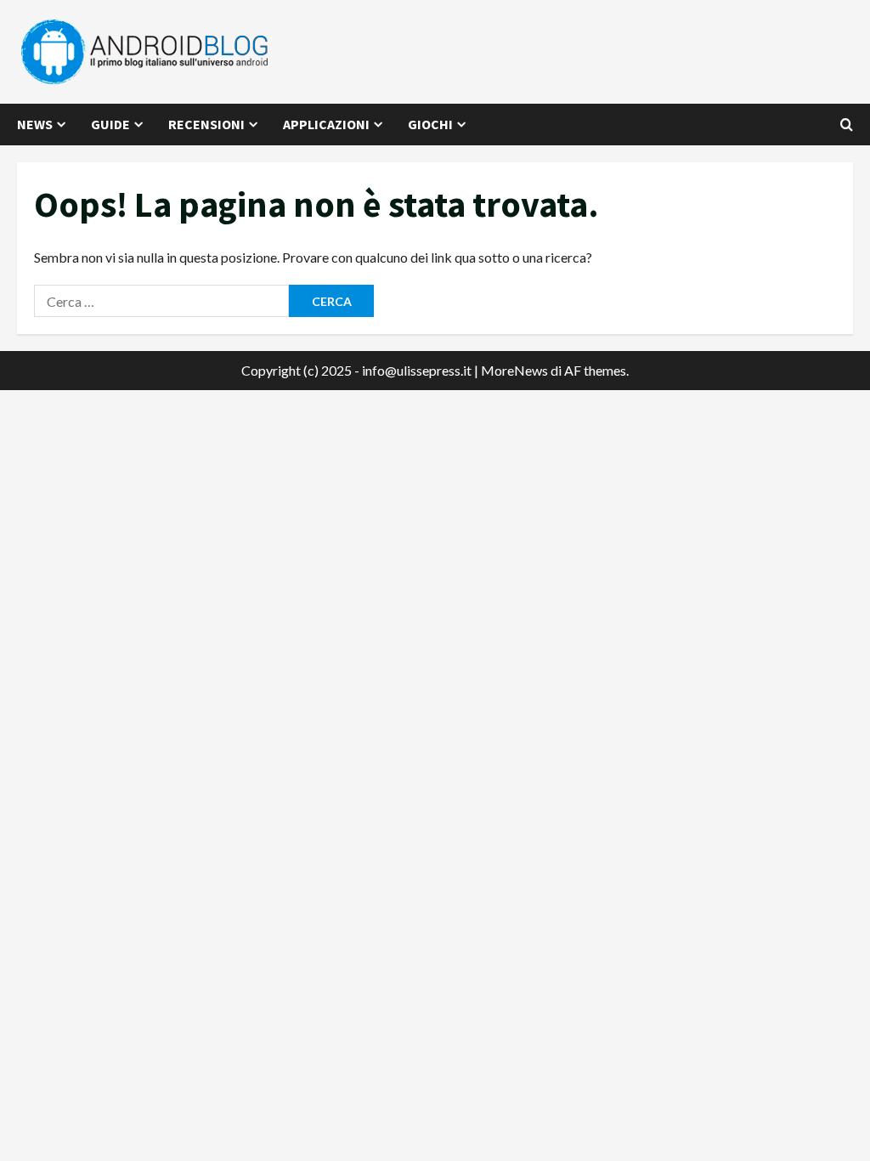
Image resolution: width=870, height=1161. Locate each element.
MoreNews (514, 370)
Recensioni (206, 124)
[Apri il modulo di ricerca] (846, 124)
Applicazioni (326, 124)
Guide (110, 124)
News (35, 124)
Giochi (430, 124)
